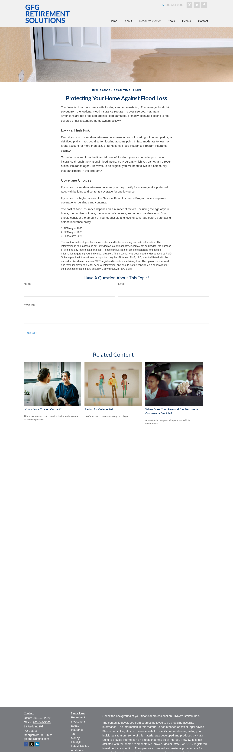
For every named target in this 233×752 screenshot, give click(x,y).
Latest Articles (80, 746)
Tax (73, 734)
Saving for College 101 (98, 409)
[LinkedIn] (197, 5)
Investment (78, 721)
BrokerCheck (192, 716)
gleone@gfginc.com (36, 738)
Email (121, 283)
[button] (113, 21)
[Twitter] (189, 5)
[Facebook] (204, 5)
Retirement (78, 717)
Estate (75, 725)
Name (27, 283)
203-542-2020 (42, 718)
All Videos (77, 750)
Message (29, 304)
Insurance (77, 729)
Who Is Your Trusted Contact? (43, 409)
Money (75, 738)
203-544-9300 (174, 4)
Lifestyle (76, 742)
